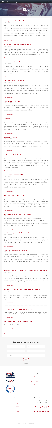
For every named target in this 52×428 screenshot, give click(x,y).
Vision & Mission (34, 381)
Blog (18, 411)
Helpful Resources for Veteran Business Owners (19, 321)
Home (34, 376)
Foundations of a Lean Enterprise (14, 62)
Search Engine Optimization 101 (14, 175)
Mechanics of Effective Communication (16, 250)
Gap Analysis (8, 118)
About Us (34, 379)
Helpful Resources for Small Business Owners (18, 309)
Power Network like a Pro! (12, 101)
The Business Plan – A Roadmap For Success (17, 214)
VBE (18, 403)
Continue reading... (9, 40)
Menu (48, 1)
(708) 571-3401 (41, 406)
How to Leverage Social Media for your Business (18, 233)
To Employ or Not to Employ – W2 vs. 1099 (17, 195)
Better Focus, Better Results (12, 154)
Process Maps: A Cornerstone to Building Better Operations (22, 289)
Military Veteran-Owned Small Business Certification (20, 21)
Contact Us (34, 384)
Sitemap (34, 387)
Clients (17, 406)
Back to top (6, 333)
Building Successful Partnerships (14, 80)
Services (17, 400)
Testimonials (17, 408)
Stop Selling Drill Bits (10, 137)
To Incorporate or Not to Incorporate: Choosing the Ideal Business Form (25, 270)
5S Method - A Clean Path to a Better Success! (18, 44)
